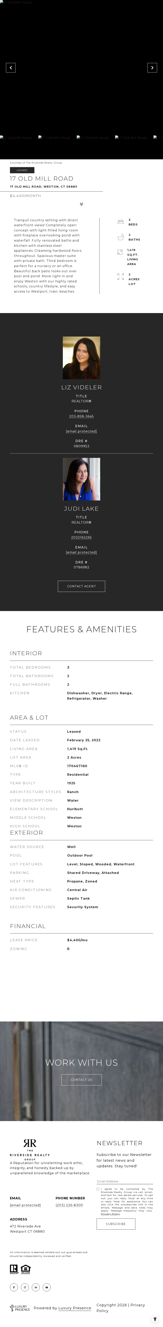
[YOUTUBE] (47, 1287)
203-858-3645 (81, 416)
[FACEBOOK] (14, 1287)
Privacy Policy (110, 1213)
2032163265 (81, 537)
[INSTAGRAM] (25, 1287)
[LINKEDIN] (36, 1287)
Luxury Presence (74, 1308)
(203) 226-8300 (69, 1205)
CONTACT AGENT (81, 586)
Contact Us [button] (81, 1080)
